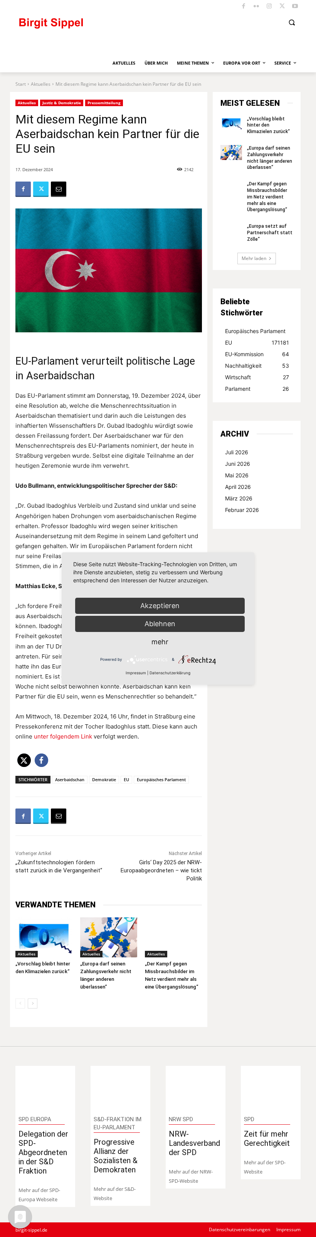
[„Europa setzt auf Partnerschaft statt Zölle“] (231, 230)
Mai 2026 (237, 475)
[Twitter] (282, 6)
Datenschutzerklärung (170, 672)
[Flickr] (256, 6)
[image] (45, 1088)
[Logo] (82, 26)
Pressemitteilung (104, 102)
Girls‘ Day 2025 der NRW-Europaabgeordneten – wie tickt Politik (161, 870)
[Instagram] (269, 6)
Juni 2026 (237, 463)
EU (126, 779)
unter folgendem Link (63, 736)
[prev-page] (20, 1004)
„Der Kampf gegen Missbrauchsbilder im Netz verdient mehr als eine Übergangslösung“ (267, 196)
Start (20, 84)
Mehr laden (254, 258)
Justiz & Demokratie (61, 102)
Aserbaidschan (69, 779)
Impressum (136, 672)
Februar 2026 (242, 510)
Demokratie (104, 779)
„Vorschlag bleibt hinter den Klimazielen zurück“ (268, 125)
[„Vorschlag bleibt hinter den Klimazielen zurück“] (43, 937)
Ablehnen (160, 624)
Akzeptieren (160, 606)
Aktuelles (40, 84)
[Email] (58, 189)
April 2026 (238, 486)
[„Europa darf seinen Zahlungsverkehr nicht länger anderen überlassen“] (108, 937)
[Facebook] (243, 6)
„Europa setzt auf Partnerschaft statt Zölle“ (269, 232)
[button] (291, 22)
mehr (159, 642)
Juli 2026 (236, 452)
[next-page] (32, 1004)
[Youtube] (295, 6)
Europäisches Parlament (161, 779)
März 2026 (238, 498)
